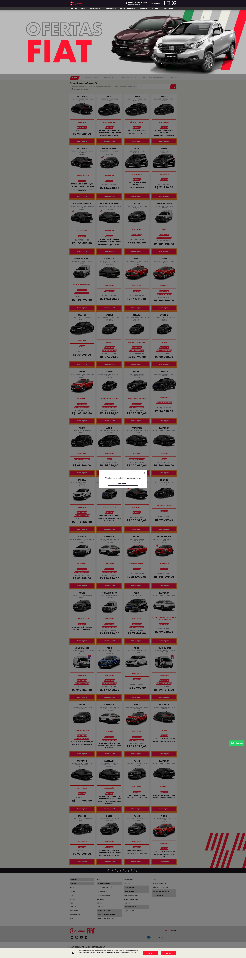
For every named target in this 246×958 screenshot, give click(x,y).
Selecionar (122, 483)
